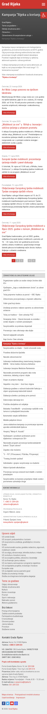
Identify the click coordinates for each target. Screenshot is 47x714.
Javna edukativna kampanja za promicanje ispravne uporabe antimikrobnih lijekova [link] (23, 425)
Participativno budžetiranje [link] (12, 616)
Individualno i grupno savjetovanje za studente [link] (21, 463)
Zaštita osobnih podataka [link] (12, 614)
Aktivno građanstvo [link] (9, 603)
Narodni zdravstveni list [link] (12, 357)
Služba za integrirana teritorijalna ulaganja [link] (18, 576)
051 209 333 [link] (14, 685)
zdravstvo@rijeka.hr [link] (11, 504)
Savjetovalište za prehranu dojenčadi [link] (17, 326)
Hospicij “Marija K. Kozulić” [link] (13, 431)
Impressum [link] (20, 698)
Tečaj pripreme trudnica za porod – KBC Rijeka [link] (21, 294)
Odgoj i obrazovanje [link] (10, 584)
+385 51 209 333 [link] (15, 645)
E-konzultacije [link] (7, 619)
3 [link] (21, 261)
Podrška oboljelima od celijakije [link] (15, 404)
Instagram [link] (16, 703)
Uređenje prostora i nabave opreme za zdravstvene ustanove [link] (23, 309)
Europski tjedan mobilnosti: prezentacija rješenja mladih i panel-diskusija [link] (21, 161)
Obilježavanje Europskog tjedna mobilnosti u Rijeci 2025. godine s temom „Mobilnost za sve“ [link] (23, 229)
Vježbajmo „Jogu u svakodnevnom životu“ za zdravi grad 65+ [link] (23, 288)
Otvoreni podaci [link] (8, 621)
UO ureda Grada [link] (8, 537)
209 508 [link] (31, 666)
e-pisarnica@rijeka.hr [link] (22, 682)
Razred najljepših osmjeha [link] (13, 335)
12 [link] (29, 261)
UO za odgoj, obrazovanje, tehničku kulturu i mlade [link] (22, 553)
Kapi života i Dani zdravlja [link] (13, 339)
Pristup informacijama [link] (11, 611)
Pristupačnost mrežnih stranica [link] (27, 695)
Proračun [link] (5, 627)
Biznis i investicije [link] (9, 592)
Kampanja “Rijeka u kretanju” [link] (14, 344)
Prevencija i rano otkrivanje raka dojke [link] (18, 330)
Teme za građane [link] (10, 580)
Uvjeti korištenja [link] (8, 698)
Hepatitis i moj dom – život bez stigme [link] (18, 384)
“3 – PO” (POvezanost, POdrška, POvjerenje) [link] (20, 454)
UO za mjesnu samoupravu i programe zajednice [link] (21, 563)
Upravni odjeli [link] (8, 533)
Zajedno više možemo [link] (12, 450)
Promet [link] (5, 595)
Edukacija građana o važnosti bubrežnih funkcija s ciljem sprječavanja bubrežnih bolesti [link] (22, 389)
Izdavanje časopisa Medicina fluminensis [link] (19, 368)
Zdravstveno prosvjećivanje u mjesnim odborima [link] (22, 299)
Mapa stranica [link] (7, 695)
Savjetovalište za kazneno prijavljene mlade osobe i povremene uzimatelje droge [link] (23, 480)
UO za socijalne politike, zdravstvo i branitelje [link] (19, 558)
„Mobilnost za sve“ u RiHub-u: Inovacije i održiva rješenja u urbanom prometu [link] (22, 126)
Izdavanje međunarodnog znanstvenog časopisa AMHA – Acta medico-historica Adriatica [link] (22, 362)
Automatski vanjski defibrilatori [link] (15, 416)
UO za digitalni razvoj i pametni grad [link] (16, 571)
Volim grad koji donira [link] (11, 303)
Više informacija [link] (9, 113)
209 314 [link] (31, 669)
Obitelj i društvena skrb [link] (11, 587)
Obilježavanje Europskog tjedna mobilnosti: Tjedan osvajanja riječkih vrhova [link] (23, 190)
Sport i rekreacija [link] (8, 598)
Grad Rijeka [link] (13, 709)
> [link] (33, 260)
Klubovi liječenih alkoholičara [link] (14, 467)
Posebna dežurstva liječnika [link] (14, 352)
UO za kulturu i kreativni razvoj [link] (14, 555)
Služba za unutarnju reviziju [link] (13, 574)
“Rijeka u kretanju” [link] (10, 77)
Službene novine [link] (8, 629)
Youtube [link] (12, 703)
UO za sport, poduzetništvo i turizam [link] (16, 539)
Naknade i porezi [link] (8, 600)
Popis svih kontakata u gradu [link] (14, 662)
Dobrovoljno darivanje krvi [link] (13, 400)
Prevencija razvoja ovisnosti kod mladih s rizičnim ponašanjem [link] (22, 473)
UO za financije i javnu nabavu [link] (13, 560)
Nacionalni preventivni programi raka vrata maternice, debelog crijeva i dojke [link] (19, 374)
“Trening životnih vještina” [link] (13, 459)
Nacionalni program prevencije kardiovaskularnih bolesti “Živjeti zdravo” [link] (22, 444)
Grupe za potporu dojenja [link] (13, 380)
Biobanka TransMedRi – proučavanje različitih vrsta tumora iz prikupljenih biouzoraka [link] (23, 410)
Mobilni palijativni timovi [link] (12, 420)
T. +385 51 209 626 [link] (11, 501)
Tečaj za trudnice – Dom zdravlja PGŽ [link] (18, 315)
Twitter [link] (8, 703)
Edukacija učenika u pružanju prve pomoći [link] (19, 395)
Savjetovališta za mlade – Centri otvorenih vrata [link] (22, 348)
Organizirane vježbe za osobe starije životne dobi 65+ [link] (22, 281)
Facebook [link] (3, 703)
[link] (43, 15)
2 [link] (17, 261)
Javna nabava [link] (7, 624)
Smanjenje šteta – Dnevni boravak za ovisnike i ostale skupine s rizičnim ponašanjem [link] (21, 320)
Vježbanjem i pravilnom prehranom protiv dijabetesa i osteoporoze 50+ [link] (19, 437)
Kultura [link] (5, 590)
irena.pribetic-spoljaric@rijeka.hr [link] (15, 522)
